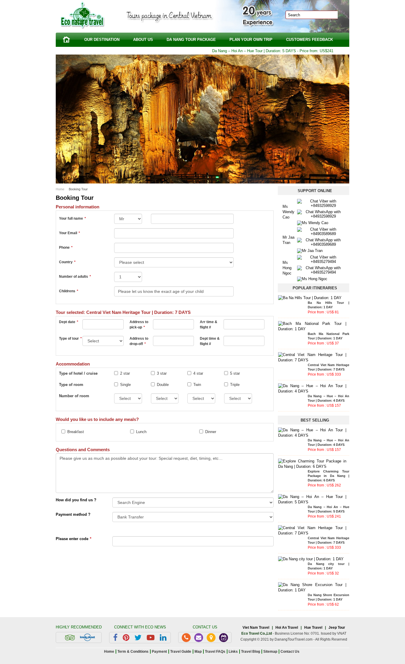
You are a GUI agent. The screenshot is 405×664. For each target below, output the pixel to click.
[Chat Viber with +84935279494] (321, 259)
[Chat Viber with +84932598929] (321, 203)
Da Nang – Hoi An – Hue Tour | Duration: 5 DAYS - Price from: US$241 (262, 51)
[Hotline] (186, 637)
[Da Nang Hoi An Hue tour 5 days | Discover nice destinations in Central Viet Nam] (312, 499)
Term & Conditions (133, 651)
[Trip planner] (223, 637)
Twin (197, 384)
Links (233, 651)
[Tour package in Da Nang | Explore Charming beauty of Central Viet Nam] (312, 463)
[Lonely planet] (87, 637)
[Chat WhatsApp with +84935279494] (321, 270)
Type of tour (70, 338)
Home (60, 189)
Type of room (71, 384)
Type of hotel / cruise (78, 373)
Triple (235, 384)
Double (163, 384)
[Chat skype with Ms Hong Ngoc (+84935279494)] (312, 278)
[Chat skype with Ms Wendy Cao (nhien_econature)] (312, 222)
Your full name (72, 218)
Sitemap (270, 651)
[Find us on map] (211, 637)
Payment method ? (73, 514)
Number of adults (75, 276)
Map (198, 651)
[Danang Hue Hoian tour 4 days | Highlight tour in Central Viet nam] (312, 388)
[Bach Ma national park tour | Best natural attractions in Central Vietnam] (312, 326)
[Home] (66, 40)
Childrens (68, 291)
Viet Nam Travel (256, 627)
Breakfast (75, 432)
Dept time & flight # (210, 341)
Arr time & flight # (208, 324)
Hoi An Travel (286, 627)
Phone (66, 247)
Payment (159, 651)
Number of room (74, 396)
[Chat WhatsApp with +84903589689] (321, 242)
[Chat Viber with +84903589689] (321, 231)
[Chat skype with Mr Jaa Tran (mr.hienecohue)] (310, 250)
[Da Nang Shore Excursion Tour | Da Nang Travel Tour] (312, 587)
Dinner (210, 432)
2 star (125, 373)
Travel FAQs (215, 651)
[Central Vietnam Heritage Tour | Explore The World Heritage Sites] (312, 357)
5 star (235, 373)
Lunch (141, 432)
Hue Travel (313, 627)
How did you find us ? (76, 500)
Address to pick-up (139, 324)
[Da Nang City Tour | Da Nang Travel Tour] (311, 558)
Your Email (69, 233)
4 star (198, 373)
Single (125, 384)
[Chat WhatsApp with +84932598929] (321, 213)
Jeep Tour (337, 627)
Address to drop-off (139, 341)
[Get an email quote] (198, 637)
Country (67, 262)
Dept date (68, 322)
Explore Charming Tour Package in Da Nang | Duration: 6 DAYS (328, 476)
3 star (162, 373)
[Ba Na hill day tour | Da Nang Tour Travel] (310, 297)
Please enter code (73, 539)
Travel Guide (180, 651)
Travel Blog (250, 651)
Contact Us (289, 651)
